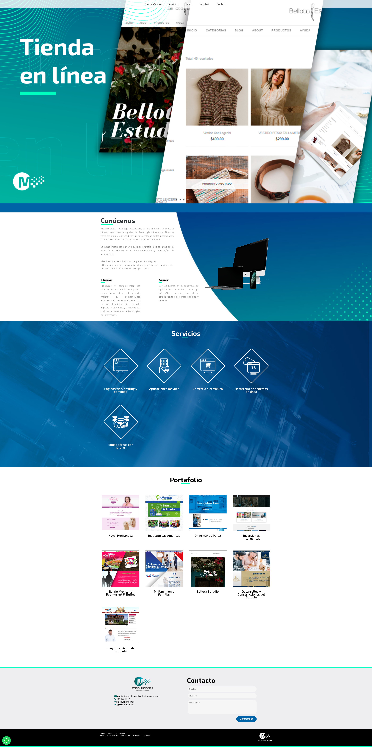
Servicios (173, 3)
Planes (189, 3)
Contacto (222, 3)
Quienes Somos (153, 3)
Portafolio (204, 3)
